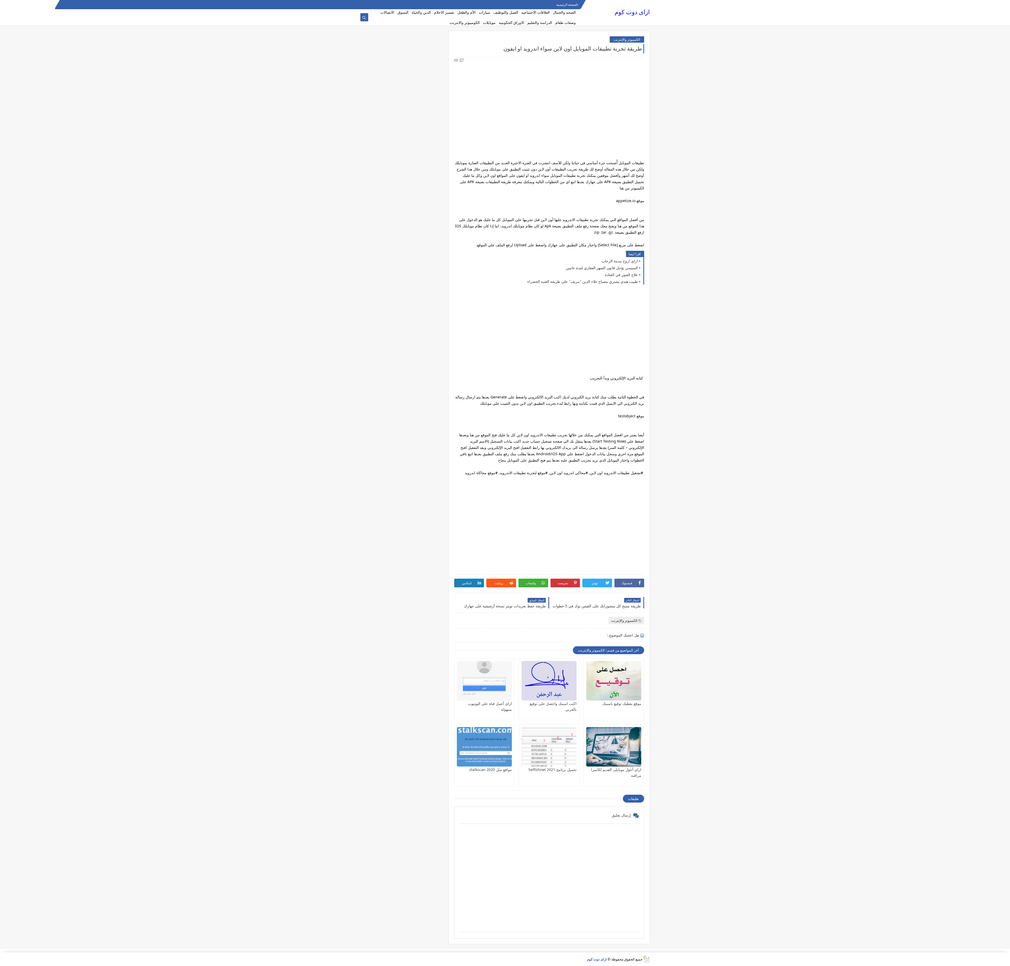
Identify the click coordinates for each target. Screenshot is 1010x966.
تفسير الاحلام (444, 12)
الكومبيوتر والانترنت (465, 22)
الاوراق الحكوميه (511, 22)
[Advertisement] (548, 100)
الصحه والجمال (564, 12)
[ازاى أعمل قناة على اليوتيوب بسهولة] (484, 680)
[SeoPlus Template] (646, 959)
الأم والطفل (466, 12)
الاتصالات (387, 12)
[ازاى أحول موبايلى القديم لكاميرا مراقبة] (613, 747)
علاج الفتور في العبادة (621, 274)
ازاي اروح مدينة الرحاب (620, 260)
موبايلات (489, 22)
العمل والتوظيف (505, 12)
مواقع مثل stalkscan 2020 (490, 769)
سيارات (484, 12)
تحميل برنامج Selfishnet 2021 (552, 769)
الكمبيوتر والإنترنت (627, 39)
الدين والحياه (421, 12)
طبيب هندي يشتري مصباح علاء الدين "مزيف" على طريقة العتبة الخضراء (582, 281)
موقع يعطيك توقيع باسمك (621, 703)
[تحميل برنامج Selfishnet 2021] (549, 747)
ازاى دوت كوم (632, 12)
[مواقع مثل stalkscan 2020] (484, 747)
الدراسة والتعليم (539, 22)
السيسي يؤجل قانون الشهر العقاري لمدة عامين (602, 267)
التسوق (402, 12)
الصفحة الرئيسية (567, 4)
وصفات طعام (565, 22)
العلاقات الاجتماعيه (535, 12)
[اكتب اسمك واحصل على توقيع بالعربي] (549, 680)
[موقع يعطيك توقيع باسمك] (613, 680)
